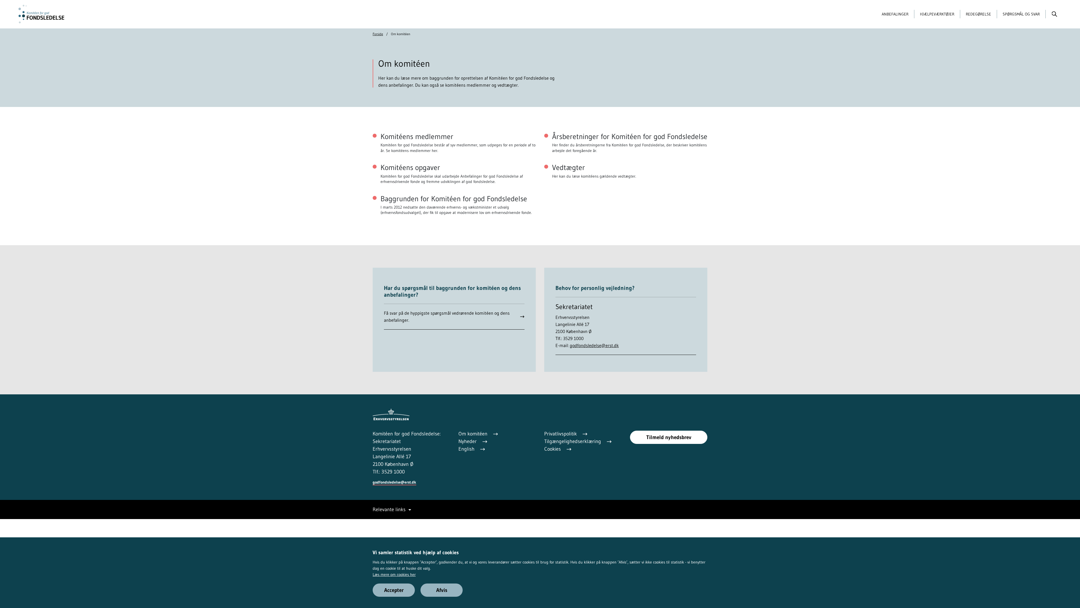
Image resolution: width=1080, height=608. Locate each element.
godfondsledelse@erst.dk (594, 345)
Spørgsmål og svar (1021, 14)
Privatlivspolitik (561, 434)
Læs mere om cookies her (394, 574)
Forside (378, 34)
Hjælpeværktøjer (937, 14)
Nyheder (468, 441)
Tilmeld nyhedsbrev (668, 437)
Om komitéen (473, 434)
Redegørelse (978, 14)
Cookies (553, 449)
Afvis (441, 590)
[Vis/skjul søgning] (1054, 14)
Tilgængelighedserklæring (573, 441)
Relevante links (389, 509)
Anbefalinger (895, 14)
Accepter (394, 590)
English (467, 449)
